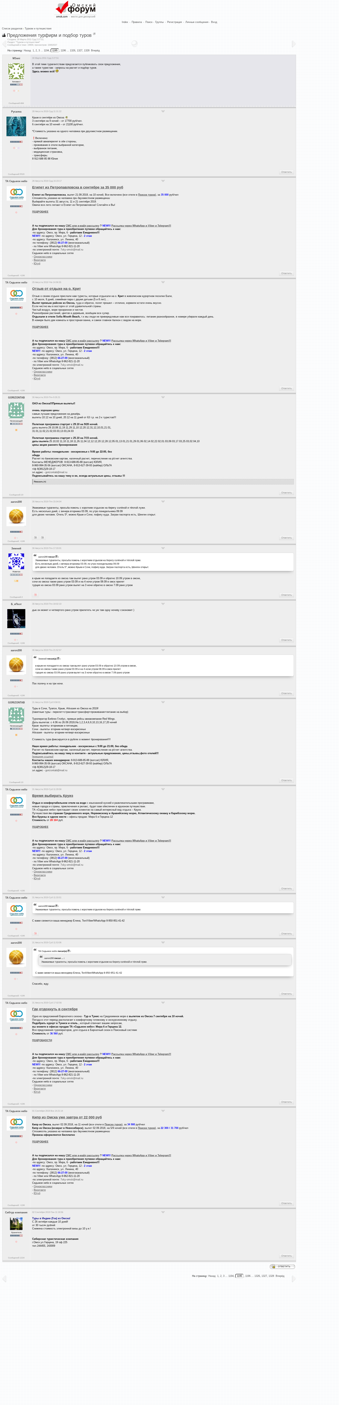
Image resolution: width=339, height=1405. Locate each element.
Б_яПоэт (16, 604)
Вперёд (95, 50)
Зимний (16, 548)
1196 (63, 50)
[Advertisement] (103, 88)
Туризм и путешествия (38, 28)
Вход (214, 22)
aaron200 (16, 501)
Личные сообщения (196, 22)
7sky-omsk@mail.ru (71, 249)
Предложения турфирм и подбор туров (49, 35)
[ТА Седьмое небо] (42, 537)
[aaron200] (35, 595)
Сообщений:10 (16, 495)
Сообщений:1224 (16, 1258)
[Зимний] (35, 537)
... (62, 958)
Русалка (16, 111)
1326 (72, 50)
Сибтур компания (16, 1212)
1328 (86, 50)
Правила (137, 22)
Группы (159, 22)
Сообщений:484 (16, 103)
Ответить (286, 172)
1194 (46, 50)
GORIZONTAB (16, 397)
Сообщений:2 (16, 597)
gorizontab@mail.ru (56, 472)
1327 (79, 50)
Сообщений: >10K (16, 275)
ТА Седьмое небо (16, 181)
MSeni (16, 58)
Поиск (148, 22)
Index (125, 22)
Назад (27, 50)
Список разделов (12, 28)
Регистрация (174, 22)
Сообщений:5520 (16, 174)
